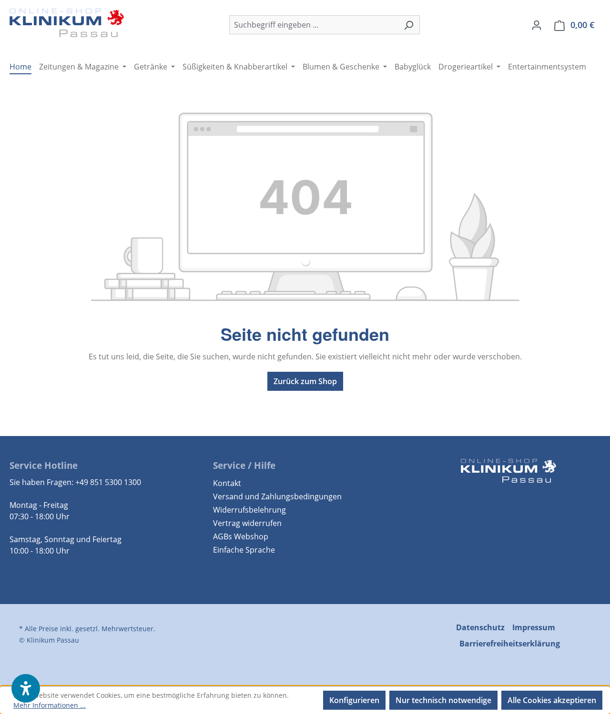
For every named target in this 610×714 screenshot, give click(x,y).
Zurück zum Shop (305, 381)
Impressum (533, 627)
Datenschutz (480, 627)
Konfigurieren (354, 700)
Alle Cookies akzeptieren (552, 700)
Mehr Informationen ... (49, 705)
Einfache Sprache (244, 550)
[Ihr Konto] (536, 24)
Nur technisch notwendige (443, 700)
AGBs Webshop (240, 536)
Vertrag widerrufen (247, 523)
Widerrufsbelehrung (249, 510)
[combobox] (313, 24)
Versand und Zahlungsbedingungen (277, 496)
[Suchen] (408, 24)
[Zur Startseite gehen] (67, 23)
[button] (25, 688)
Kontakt (227, 483)
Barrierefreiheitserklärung (509, 643)
